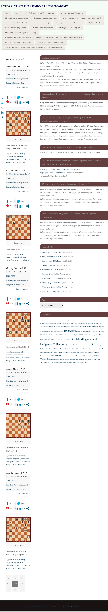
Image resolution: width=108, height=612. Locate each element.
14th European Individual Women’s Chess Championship (77, 320)
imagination (10, 156)
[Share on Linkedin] (21, 102)
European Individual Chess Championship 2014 (52, 331)
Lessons (8, 23)
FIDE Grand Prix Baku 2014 (83, 331)
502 (8, 589)
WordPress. (77, 606)
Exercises (9, 79)
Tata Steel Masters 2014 (49, 348)
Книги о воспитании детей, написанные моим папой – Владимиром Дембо (33, 47)
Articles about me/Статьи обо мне (42, 13)
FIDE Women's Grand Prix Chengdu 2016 (88, 335)
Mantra (68, 606)
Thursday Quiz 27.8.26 (51, 252)
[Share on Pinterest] (9, 102)
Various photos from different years (18, 42)
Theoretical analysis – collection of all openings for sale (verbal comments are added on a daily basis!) (43, 37)
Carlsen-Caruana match (79, 326)
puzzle (17, 159)
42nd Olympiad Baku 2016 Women (78, 323)
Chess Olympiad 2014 (99, 326)
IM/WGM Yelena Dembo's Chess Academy (34, 6)
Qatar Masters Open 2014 (72, 345)
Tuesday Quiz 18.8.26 (50, 291)
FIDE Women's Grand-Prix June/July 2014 (68, 335)
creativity (22, 154)
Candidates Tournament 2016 (47, 326)
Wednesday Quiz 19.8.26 (51, 287)
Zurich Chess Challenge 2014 (80, 362)
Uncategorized (92, 355)
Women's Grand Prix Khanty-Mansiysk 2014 (81, 359)
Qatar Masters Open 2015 (84, 345)
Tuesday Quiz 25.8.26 (50, 261)
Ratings (99, 345)
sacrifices (27, 159)
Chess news (89, 326)
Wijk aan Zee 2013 (55, 359)
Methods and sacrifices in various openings (33, 23)
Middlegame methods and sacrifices (68, 23)
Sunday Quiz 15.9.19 (15, 368)
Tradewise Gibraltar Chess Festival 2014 (75, 356)
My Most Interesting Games (15, 28)
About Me (19, 13)
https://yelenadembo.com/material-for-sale (56, 172)
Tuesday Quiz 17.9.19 (16, 170)
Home (7, 13)
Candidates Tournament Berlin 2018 (64, 326)
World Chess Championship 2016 (64, 362)
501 (22, 584)
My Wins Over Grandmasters (42, 28)
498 (22, 578)
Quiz (22, 83)
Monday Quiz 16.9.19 (16, 268)
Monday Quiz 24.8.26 (50, 265)
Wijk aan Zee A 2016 (65, 359)
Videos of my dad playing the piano (51, 42)
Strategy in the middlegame (69, 28)
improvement (18, 156)
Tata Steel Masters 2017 (60, 348)
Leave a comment (22, 87)
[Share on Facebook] (9, 97)
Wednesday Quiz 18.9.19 (17, 66)
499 (8, 584)
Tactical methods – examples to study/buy (20, 33)
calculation (14, 154)
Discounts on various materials (16, 18)
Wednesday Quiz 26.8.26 (51, 256)
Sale (41, 348)
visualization (21, 162)
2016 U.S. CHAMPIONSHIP (94, 323)
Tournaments (59, 355)
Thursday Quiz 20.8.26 (51, 282)
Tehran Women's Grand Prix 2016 (93, 348)
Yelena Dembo (14, 70)
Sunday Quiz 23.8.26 (50, 269)
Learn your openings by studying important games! (82, 18)
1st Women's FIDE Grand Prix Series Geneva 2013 (51, 320)
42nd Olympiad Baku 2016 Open (61, 323)
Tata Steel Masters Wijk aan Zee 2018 (76, 348)
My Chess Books (94, 23)
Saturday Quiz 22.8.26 (50, 274)
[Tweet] (20, 97)
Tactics (14, 162)
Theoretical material (61, 351)
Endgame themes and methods (45, 18)
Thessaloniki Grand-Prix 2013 (77, 352)
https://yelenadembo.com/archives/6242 (64, 169)
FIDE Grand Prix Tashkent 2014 (51, 335)
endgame (9, 257)
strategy (8, 162)
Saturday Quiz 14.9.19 (16, 472)
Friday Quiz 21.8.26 (49, 278)
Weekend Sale (45, 359)
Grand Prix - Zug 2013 (60, 339)
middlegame (10, 159)
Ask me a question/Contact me (72, 13)
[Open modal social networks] (28, 102)
